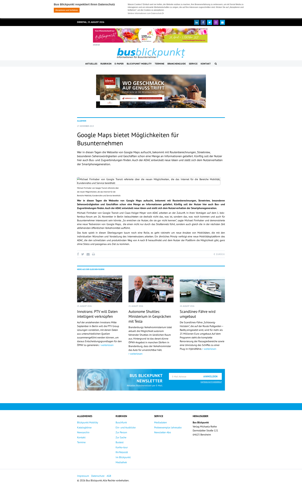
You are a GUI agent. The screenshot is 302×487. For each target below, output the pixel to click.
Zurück (220, 254)
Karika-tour (122, 447)
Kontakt (206, 63)
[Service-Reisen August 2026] (151, 91)
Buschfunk (121, 422)
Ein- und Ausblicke (126, 427)
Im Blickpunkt (123, 457)
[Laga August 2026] (150, 35)
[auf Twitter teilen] (82, 254)
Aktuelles (91, 63)
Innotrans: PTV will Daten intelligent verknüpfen (97, 314)
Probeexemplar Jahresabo (168, 427)
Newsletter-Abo (162, 432)
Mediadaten (160, 422)
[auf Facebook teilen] (78, 254)
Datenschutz (97, 475)
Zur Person (121, 432)
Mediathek (121, 462)
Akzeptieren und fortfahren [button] (66, 10)
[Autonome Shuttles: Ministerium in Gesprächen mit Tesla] (151, 288)
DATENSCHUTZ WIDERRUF (211, 382)
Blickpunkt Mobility (139, 63)
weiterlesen (107, 345)
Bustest (119, 442)
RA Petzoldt (122, 452)
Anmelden (210, 376)
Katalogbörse (84, 427)
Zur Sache (121, 437)
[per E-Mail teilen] (88, 254)
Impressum (83, 475)
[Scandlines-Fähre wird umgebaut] (202, 288)
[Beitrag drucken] (93, 254)
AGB (109, 475)
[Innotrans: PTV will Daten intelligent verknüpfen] (99, 288)
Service (193, 63)
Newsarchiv (83, 432)
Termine (159, 63)
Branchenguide (177, 63)
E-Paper (119, 63)
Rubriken (106, 63)
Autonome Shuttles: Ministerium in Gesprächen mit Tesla (150, 316)
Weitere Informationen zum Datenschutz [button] (145, 13)
